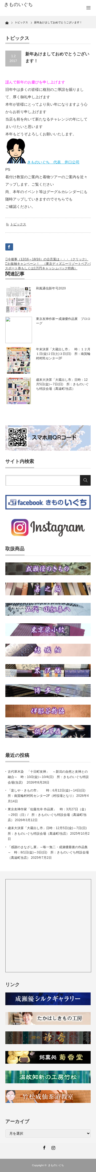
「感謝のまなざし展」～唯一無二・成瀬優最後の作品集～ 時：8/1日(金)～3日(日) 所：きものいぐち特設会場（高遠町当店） (48, 852)
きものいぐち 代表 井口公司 (53, 162)
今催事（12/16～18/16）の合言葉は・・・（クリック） (48, 259)
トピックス (18, 224)
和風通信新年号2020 (51, 288)
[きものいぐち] (23, 5)
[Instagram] (53, 1147)
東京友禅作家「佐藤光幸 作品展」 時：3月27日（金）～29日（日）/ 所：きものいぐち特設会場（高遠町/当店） (48, 814)
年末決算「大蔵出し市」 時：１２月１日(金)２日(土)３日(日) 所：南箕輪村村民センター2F (63, 353)
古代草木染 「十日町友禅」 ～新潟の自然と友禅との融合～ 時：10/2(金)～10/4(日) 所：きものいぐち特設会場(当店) (48, 777)
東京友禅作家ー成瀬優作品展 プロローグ (63, 321)
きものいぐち (56, 1165)
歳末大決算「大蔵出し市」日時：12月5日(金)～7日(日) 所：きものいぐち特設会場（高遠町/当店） (62, 384)
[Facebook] (43, 1147)
